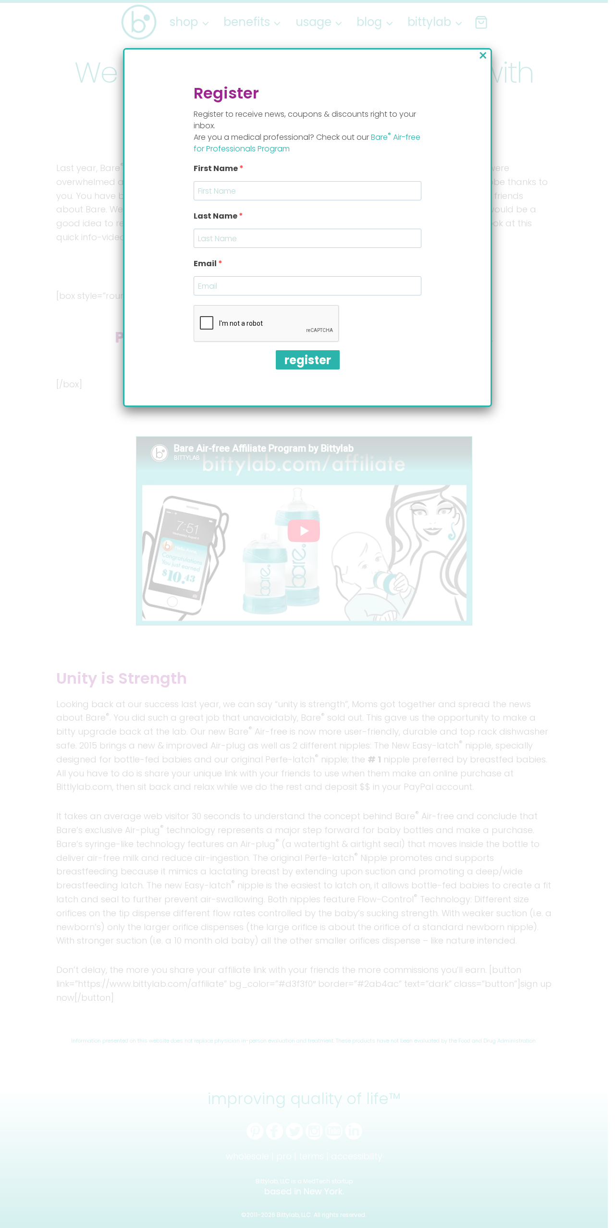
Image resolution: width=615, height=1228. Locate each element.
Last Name (216, 215)
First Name (216, 168)
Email (206, 263)
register (307, 360)
